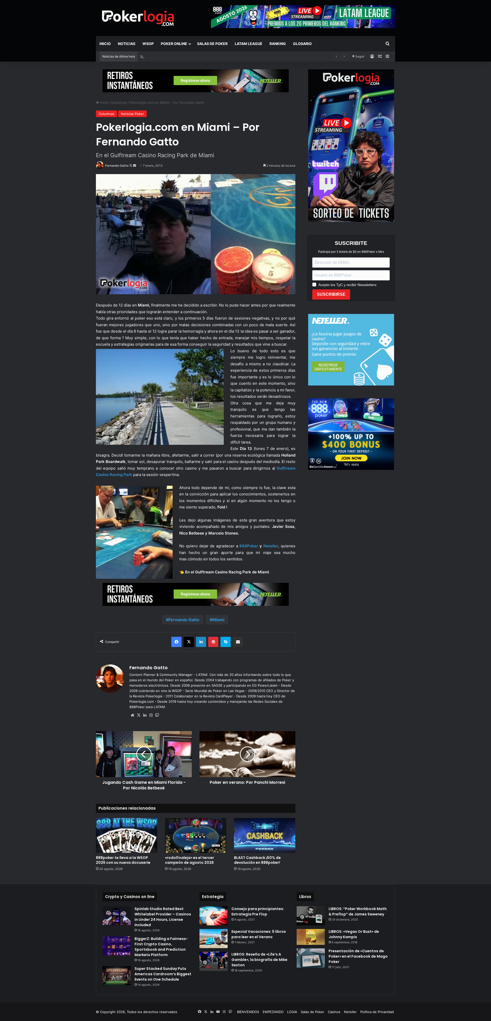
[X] (139, 715)
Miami (218, 619)
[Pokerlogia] (138, 18)
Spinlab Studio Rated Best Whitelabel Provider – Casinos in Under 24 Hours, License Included (214, 56)
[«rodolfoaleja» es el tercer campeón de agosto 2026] (195, 835)
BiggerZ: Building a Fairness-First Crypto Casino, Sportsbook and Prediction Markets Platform (161, 946)
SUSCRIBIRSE (331, 294)
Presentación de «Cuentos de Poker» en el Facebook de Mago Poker (358, 956)
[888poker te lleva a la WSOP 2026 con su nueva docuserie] (126, 835)
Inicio (105, 43)
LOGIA (292, 1012)
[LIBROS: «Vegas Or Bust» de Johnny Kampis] (311, 937)
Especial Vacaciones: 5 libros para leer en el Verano (258, 934)
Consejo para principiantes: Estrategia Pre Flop (257, 911)
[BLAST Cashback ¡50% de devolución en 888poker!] (264, 835)
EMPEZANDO (273, 1012)
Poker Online (174, 43)
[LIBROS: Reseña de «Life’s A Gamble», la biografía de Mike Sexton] (213, 961)
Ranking (278, 43)
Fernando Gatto (116, 165)
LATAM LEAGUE (248, 43)
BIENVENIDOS (248, 1012)
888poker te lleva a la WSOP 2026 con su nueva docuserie (123, 860)
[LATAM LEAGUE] (196, 80)
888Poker (248, 545)
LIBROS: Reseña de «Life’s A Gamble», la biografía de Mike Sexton (259, 960)
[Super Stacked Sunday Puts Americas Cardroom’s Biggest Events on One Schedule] (117, 975)
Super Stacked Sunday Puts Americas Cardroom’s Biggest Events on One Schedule (163, 974)
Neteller (350, 1012)
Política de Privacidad (377, 1012)
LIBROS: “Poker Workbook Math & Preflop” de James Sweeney (358, 911)
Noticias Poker (132, 114)
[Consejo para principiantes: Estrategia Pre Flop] (213, 915)
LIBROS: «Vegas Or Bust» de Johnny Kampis (354, 934)
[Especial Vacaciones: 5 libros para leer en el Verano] (213, 938)
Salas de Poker (212, 43)
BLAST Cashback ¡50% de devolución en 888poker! (257, 860)
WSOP (148, 43)
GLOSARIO (302, 43)
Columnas (119, 102)
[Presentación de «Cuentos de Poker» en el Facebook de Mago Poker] (311, 958)
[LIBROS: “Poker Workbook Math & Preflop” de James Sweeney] (311, 915)
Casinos (334, 1012)
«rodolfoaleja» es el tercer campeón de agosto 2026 (189, 860)
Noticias (126, 43)
